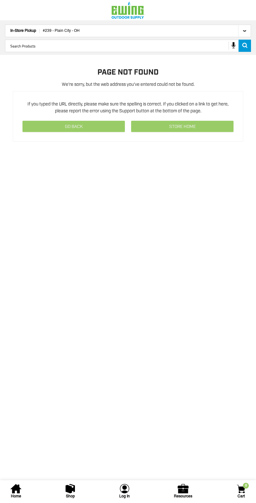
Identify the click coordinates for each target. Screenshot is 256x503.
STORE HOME (182, 126)
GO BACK (74, 126)
